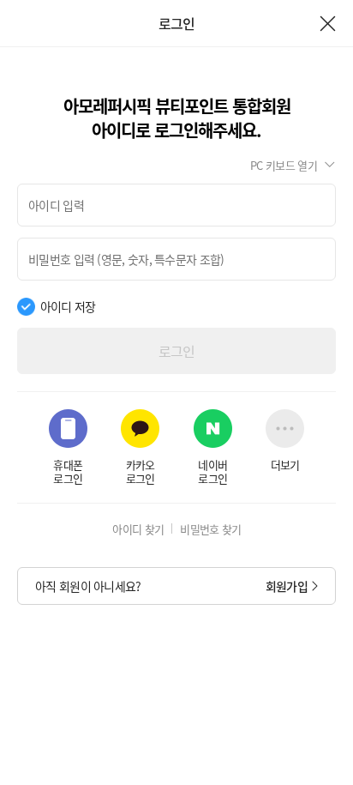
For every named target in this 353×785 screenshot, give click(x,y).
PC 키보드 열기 (283, 165)
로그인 (177, 351)
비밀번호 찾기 (210, 529)
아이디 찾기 (138, 529)
